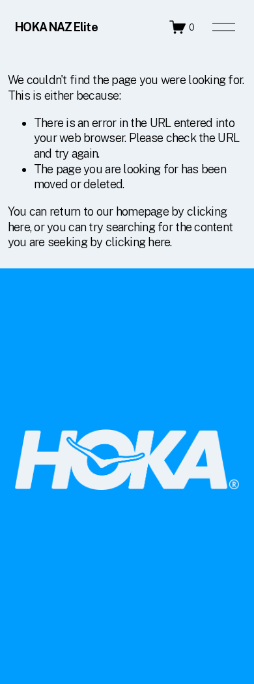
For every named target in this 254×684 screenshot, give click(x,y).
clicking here (138, 242)
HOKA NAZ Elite (56, 27)
